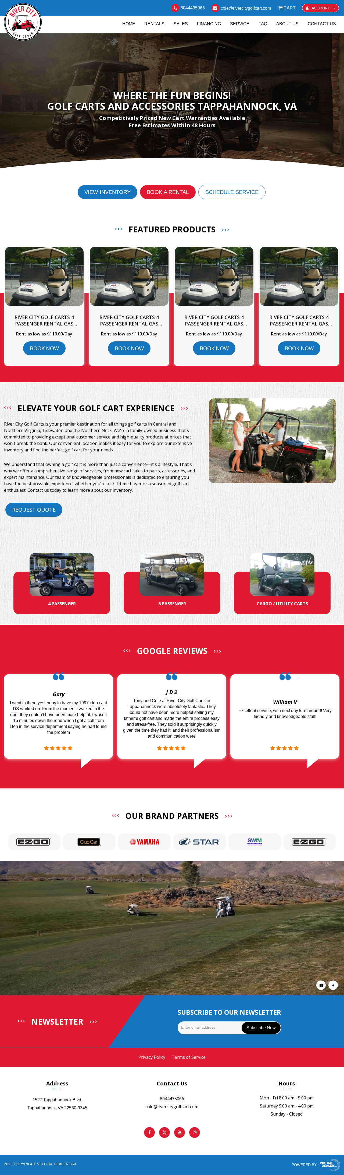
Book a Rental (168, 192)
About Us (287, 24)
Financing (209, 24)
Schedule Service (232, 192)
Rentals (154, 24)
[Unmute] (333, 985)
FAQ (263, 24)
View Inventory (107, 192)
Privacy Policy (151, 1057)
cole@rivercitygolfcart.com (171, 1107)
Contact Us (322, 24)
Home (128, 24)
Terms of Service (189, 1057)
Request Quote (34, 509)
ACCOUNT (321, 8)
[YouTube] (179, 1132)
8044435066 (172, 1099)
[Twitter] (164, 1132)
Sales (181, 24)
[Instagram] (194, 1132)
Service (239, 24)
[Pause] (321, 985)
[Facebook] (149, 1132)
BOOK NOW (44, 348)
